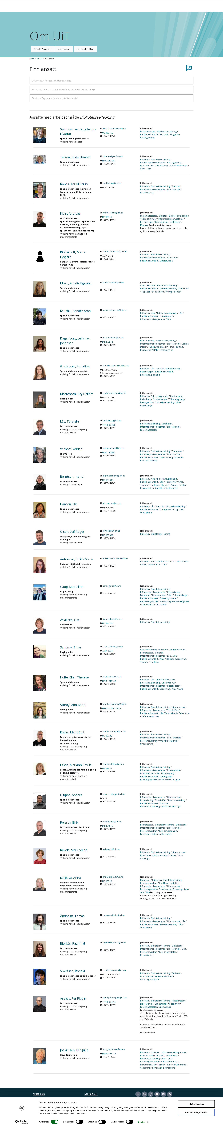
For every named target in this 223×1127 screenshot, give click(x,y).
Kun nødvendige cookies (196, 1112)
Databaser (167, 423)
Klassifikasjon (146, 222)
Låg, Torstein (69, 421)
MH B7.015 (107, 826)
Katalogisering (147, 137)
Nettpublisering (177, 649)
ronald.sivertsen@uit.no (114, 970)
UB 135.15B (107, 132)
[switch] (79, 1122)
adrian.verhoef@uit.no (113, 448)
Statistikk (159, 488)
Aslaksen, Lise (70, 620)
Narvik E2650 (108, 452)
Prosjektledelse (160, 399)
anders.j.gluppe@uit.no (113, 794)
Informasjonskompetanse (152, 162)
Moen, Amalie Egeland (76, 283)
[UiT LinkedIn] (163, 1094)
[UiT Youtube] (157, 1094)
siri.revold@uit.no (111, 849)
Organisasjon (63, 49)
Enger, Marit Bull (72, 732)
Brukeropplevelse (148, 779)
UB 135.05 (107, 735)
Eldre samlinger (147, 131)
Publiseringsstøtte (149, 601)
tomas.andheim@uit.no (113, 915)
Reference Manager (171, 806)
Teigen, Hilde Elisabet (75, 157)
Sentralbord (158, 291)
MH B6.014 (107, 342)
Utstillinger (175, 222)
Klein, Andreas (70, 213)
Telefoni (144, 485)
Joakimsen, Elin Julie (74, 1050)
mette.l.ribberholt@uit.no (114, 251)
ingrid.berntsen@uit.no (113, 475)
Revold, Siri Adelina (73, 850)
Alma (142, 168)
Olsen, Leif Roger (72, 531)
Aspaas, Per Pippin (73, 998)
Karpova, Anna (70, 877)
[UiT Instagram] (144, 1094)
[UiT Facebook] (138, 1094)
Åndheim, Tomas (72, 916)
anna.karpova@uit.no (112, 876)
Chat (186, 288)
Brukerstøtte (146, 488)
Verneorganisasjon (149, 979)
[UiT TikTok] (150, 1094)
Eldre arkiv (174, 1003)
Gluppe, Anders (71, 795)
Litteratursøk (146, 165)
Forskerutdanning (168, 830)
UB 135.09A (107, 535)
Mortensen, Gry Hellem (76, 394)
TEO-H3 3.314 (108, 1002)
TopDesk (145, 291)
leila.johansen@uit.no (112, 337)
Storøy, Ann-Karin (72, 705)
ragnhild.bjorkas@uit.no (114, 942)
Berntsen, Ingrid (71, 476)
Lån (169, 257)
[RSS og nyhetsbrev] (169, 1094)
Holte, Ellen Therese (74, 677)
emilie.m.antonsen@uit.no (115, 558)
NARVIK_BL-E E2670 (111, 708)
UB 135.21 (107, 768)
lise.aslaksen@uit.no (112, 619)
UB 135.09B (107, 480)
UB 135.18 (107, 881)
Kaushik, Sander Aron (75, 311)
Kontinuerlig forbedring (163, 1067)
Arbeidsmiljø (146, 405)
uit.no (32, 59)
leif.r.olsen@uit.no (111, 530)
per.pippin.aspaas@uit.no (114, 997)
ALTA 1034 (107, 650)
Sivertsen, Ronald (72, 971)
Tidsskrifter (171, 481)
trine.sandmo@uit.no (112, 646)
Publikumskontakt (149, 134)
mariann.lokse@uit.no (113, 764)
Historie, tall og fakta (85, 49)
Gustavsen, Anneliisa (75, 366)
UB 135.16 (107, 217)
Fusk (157, 773)
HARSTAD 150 (109, 1053)
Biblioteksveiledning (167, 131)
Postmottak (146, 350)
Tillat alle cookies (196, 1104)
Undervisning (161, 165)
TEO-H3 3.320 (108, 425)
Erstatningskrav (148, 1064)
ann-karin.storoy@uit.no (114, 704)
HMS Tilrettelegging (163, 350)
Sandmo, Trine (70, 647)
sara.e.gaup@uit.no (111, 585)
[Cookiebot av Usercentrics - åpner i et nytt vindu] (22, 1122)
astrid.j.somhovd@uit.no (114, 128)
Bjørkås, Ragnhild (72, 943)
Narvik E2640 (108, 160)
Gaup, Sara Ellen (71, 586)
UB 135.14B (107, 623)
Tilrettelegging (175, 346)
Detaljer (141, 1122)
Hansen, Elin (69, 504)
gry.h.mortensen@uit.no (114, 393)
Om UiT (39, 59)
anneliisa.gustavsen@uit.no (115, 365)
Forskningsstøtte (148, 215)
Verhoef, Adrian (71, 449)
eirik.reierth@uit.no (111, 821)
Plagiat (176, 779)
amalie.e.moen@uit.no (113, 282)
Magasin (174, 134)
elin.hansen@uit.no (111, 503)
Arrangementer (173, 291)
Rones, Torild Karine (74, 184)
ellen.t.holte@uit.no (111, 676)
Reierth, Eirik (69, 822)
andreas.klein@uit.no (112, 212)
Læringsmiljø (146, 402)
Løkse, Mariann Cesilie (76, 765)
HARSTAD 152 (109, 680)
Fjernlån (176, 186)
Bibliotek (164, 134)
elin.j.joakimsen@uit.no (113, 1049)
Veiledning (165, 688)
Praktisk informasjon (42, 49)
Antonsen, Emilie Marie (76, 559)
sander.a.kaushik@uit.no (114, 310)
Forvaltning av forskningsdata (174, 601)
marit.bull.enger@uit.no (113, 731)
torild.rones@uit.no (111, 183)
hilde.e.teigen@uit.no (112, 156)
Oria (149, 168)
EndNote (179, 457)
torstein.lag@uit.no (111, 420)
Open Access (147, 604)
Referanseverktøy (168, 288)
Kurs (180, 688)
